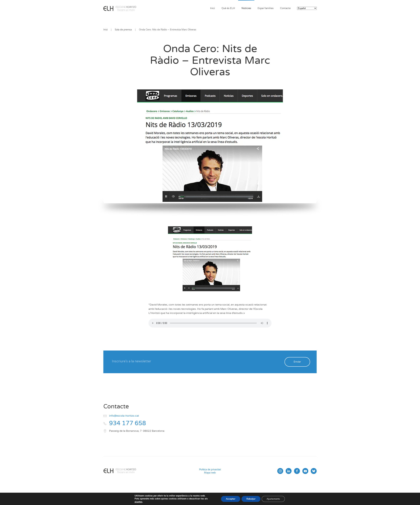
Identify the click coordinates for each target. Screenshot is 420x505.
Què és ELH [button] (228, 8)
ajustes (138, 501)
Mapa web (210, 472)
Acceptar (230, 498)
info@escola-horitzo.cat (124, 415)
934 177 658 (127, 423)
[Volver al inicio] (119, 8)
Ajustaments (273, 498)
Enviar (297, 361)
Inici (212, 8)
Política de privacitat (210, 469)
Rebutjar (250, 498)
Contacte (285, 8)
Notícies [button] (246, 8)
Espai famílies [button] (265, 8)
